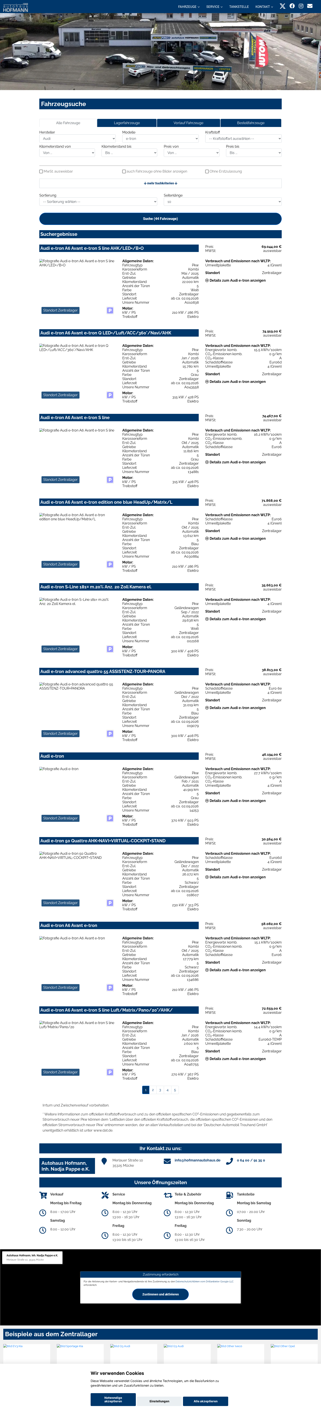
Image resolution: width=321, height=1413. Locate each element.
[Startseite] (15, 7)
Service (212, 7)
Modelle (128, 132)
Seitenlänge (173, 195)
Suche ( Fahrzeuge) (160, 219)
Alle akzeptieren (205, 1401)
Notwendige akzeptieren (113, 1399)
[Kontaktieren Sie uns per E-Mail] (309, 6)
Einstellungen (159, 1401)
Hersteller (47, 132)
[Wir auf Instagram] (301, 6)
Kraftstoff (212, 132)
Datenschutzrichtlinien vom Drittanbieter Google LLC (205, 1281)
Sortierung (47, 195)
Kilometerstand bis (116, 146)
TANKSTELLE (239, 7)
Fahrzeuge (187, 7)
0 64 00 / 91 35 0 (251, 1160)
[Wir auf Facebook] (292, 6)
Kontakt (262, 7)
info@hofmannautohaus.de (198, 1160)
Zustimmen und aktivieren (160, 1294)
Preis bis (232, 146)
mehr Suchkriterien (161, 183)
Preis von (171, 146)
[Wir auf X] (283, 6)
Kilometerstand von (55, 146)
